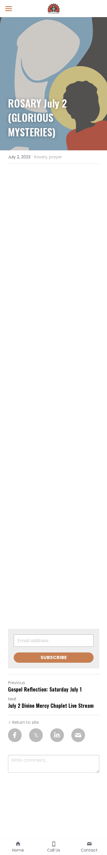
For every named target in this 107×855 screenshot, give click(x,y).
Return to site (25, 722)
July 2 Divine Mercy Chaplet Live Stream (51, 705)
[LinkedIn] (57, 735)
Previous (16, 683)
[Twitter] (36, 735)
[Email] (78, 735)
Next (12, 699)
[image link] (54, 8)
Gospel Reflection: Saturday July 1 (45, 689)
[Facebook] (15, 735)
